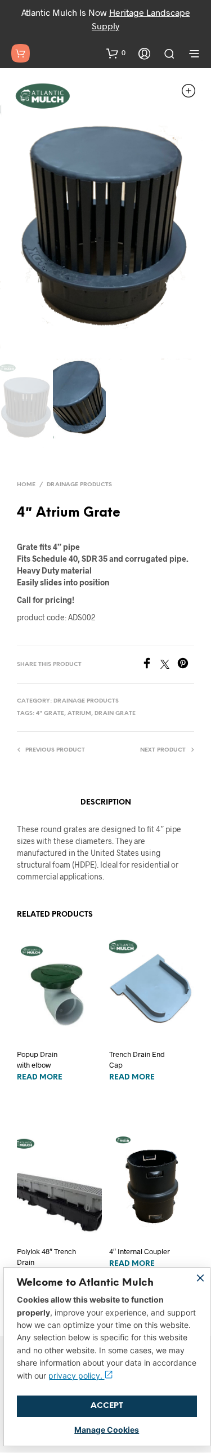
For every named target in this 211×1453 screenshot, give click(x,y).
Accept (107, 1406)
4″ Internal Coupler (139, 1251)
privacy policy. (76, 1375)
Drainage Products (79, 485)
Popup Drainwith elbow (37, 1059)
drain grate (115, 713)
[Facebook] (150, 665)
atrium (79, 713)
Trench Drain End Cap (137, 1059)
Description (105, 802)
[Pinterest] (185, 665)
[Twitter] (168, 665)
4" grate (50, 713)
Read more (39, 1077)
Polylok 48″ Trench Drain (46, 1256)
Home (26, 485)
